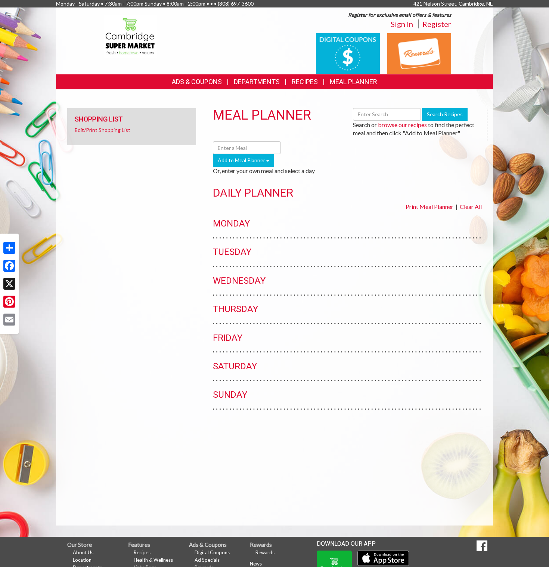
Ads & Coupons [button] (197, 82)
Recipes (305, 82)
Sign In (402, 23)
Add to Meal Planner (242, 160)
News (256, 564)
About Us (83, 552)
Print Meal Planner (429, 206)
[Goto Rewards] (419, 53)
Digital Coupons (212, 552)
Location (82, 560)
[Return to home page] (130, 36)
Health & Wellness (153, 560)
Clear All (471, 206)
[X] (9, 283)
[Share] (9, 247)
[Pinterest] (9, 301)
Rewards (264, 552)
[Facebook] (9, 265)
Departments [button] (257, 82)
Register (436, 23)
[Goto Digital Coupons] (348, 53)
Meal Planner (353, 82)
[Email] (9, 319)
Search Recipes (445, 114)
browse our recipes (402, 124)
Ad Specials (207, 560)
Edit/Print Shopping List (102, 130)
